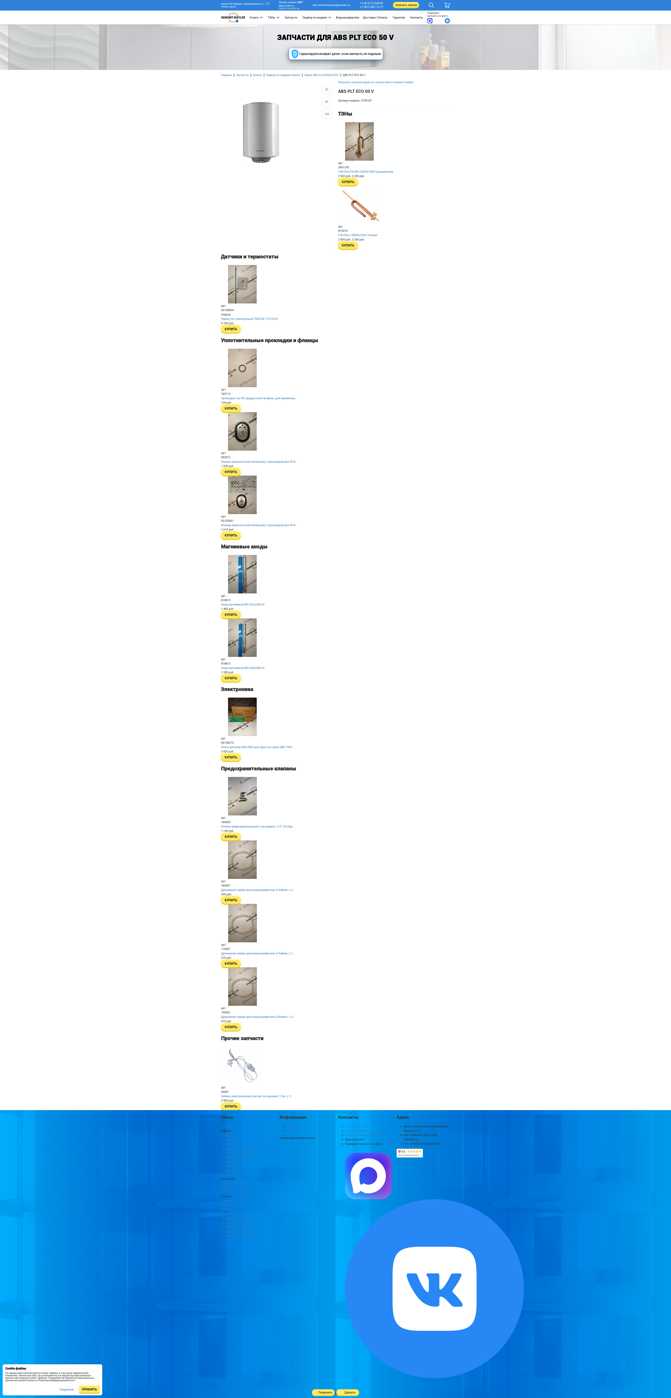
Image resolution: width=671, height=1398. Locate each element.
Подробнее (67, 1389)
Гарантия (399, 17)
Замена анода (230, 1174)
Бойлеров (227, 1200)
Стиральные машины (235, 1157)
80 (326, 101)
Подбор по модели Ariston (283, 75)
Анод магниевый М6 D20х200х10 (242, 668)
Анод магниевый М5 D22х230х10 (242, 604)
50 (326, 89)
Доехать (349, 1392)
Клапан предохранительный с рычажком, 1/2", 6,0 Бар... (257, 826)
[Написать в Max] (429, 20)
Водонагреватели (347, 17)
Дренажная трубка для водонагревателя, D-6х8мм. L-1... (258, 953)
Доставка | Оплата (375, 17)
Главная (226, 75)
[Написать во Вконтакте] (447, 20)
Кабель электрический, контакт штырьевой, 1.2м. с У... (256, 1096)
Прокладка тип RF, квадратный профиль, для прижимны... (259, 398)
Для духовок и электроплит (239, 1231)
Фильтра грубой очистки (237, 1192)
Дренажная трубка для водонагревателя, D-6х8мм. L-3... (258, 1017)
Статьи (225, 1240)
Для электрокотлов (234, 1222)
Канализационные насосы (238, 1152)
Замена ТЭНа (230, 1165)
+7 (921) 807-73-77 (371, 7)
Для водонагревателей (236, 1218)
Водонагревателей (233, 1183)
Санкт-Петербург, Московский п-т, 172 (245, 5)
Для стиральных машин (237, 1227)
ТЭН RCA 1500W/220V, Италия (357, 235)
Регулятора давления (235, 1187)
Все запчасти (230, 1214)
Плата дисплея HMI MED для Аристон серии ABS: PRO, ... (258, 747)
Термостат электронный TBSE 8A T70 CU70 (249, 319)
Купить (348, 182)
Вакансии (293, 1126)
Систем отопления (233, 1205)
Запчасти (290, 17)
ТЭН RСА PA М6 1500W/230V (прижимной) (365, 171)
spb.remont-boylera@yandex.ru (331, 5)
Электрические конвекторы (239, 1148)
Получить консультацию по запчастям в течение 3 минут (376, 82)
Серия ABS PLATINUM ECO (321, 75)
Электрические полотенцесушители (244, 1144)
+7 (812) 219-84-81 (371, 3)
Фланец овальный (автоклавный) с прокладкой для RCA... (259, 461)
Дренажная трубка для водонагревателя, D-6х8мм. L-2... (258, 890)
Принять (89, 1389)
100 (326, 114)
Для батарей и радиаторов (238, 1235)
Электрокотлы (230, 1139)
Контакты (416, 17)
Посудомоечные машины (238, 1161)
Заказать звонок (406, 5)
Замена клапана (232, 1170)
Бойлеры (227, 1135)
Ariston (257, 75)
